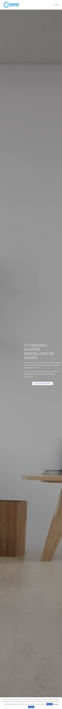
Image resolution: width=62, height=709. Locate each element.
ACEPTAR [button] (49, 704)
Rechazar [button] (31, 707)
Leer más (55, 704)
